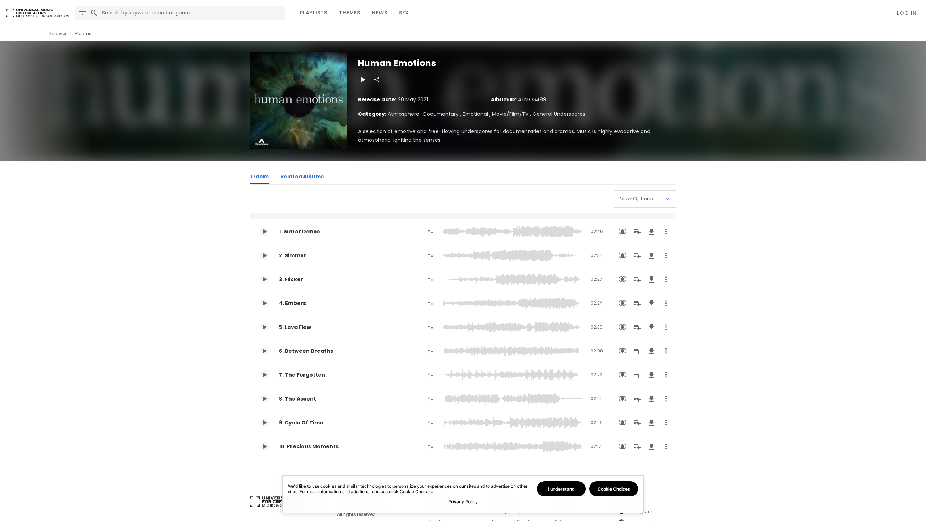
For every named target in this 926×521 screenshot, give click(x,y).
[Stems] (430, 231)
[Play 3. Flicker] (264, 279)
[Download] (651, 231)
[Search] (94, 13)
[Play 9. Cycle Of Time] (264, 422)
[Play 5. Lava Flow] (264, 327)
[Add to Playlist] (637, 231)
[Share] (377, 79)
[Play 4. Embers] (264, 303)
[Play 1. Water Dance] (264, 231)
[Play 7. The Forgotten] (264, 375)
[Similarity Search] (622, 231)
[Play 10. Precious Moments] (264, 446)
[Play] (362, 79)
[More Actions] (666, 231)
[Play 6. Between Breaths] (264, 351)
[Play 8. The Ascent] (264, 398)
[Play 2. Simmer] (264, 255)
